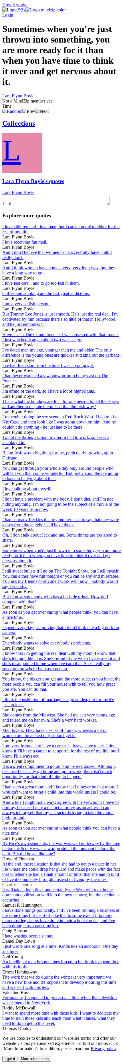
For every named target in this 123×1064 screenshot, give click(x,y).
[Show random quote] (12, 111)
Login (7, 15)
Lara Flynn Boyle (18, 95)
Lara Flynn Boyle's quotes (33, 181)
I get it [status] (10, 1059)
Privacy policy (103, 1048)
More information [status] (35, 1059)
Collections (18, 123)
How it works (14, 4)
